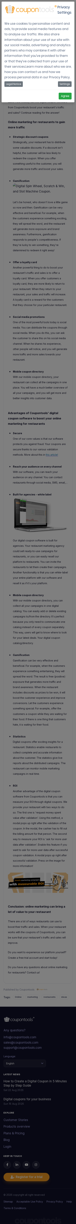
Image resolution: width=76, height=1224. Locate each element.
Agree (65, 96)
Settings (65, 84)
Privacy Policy (59, 77)
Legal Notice (13, 84)
